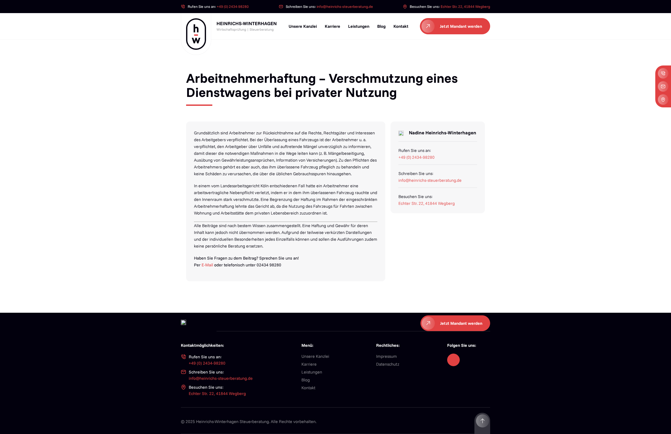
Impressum (386, 356)
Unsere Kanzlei (303, 26)
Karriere (332, 26)
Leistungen (358, 26)
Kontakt (400, 26)
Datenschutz (387, 364)
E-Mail (207, 264)
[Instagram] (453, 360)
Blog (381, 26)
